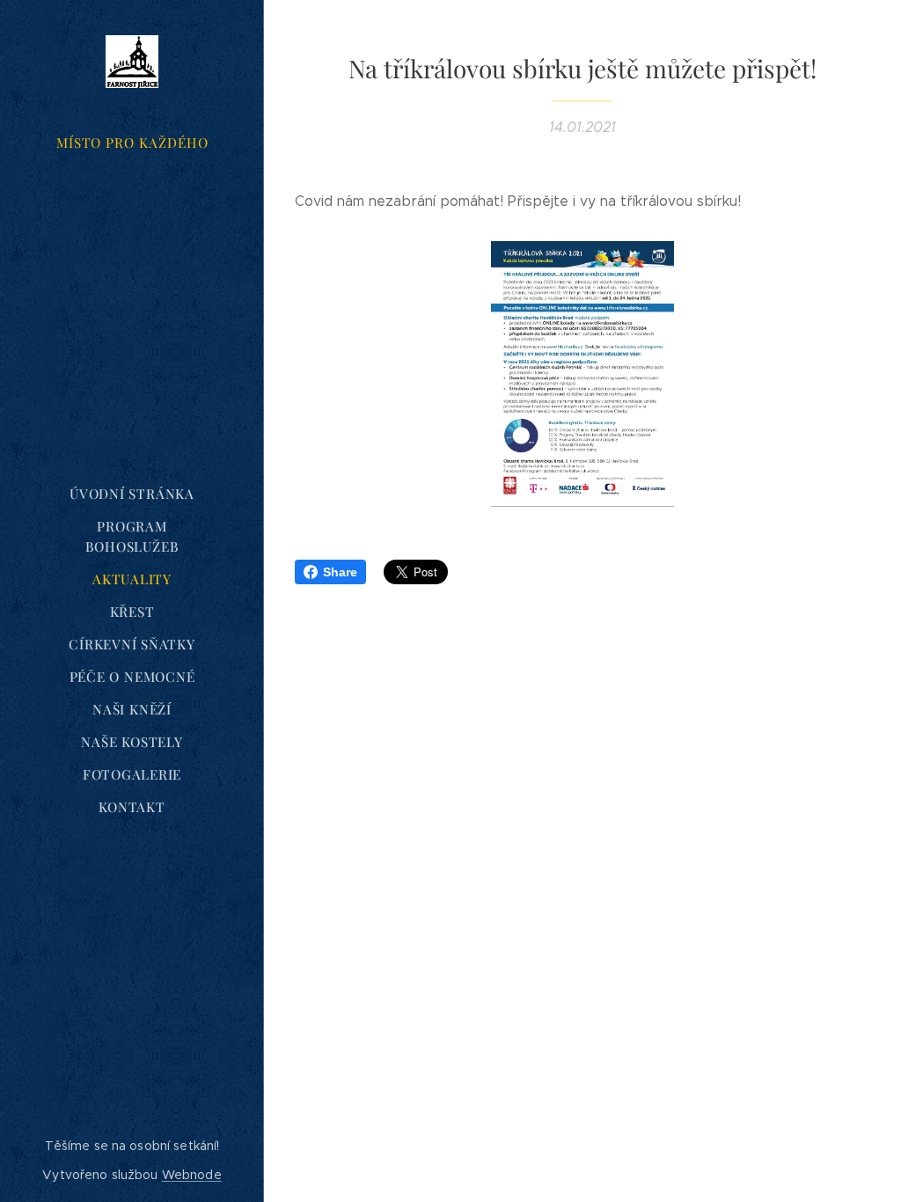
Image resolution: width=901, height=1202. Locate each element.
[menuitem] (132, 494)
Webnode (192, 1175)
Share (340, 572)
